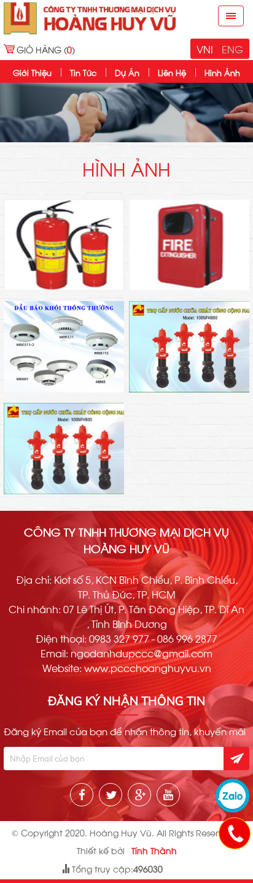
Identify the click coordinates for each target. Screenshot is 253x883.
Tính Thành (154, 850)
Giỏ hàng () (46, 49)
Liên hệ (172, 72)
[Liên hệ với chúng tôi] (234, 832)
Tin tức (83, 72)
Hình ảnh (222, 72)
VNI (205, 49)
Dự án (127, 72)
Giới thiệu (32, 72)
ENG (232, 49)
